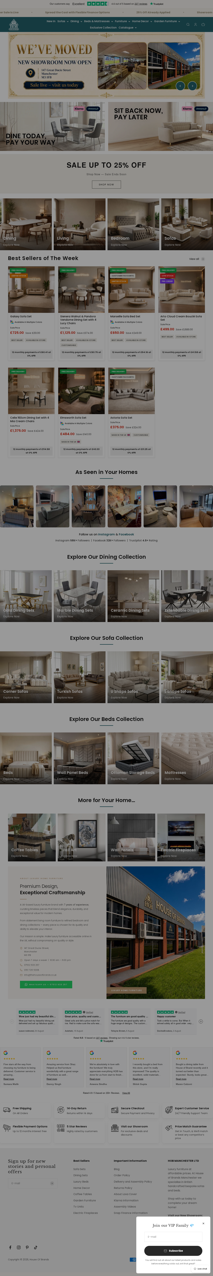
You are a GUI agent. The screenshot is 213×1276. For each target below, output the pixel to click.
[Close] (203, 1223)
